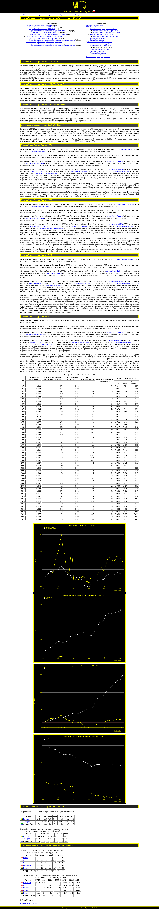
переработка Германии (120, 171)
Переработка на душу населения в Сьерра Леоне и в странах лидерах (52, 45)
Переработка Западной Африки (85, 15)
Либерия (26, 822)
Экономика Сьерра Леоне (94, 25)
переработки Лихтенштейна (42, 206)
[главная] (79, 9)
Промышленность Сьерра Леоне (100, 45)
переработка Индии (48, 344)
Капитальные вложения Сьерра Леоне (105, 36)
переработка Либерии (35, 163)
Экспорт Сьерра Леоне (97, 38)
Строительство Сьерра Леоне (99, 49)
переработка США (115, 169)
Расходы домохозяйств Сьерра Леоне (105, 31)
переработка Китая (114, 340)
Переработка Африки (67, 15)
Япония (26, 863)
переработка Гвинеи (115, 161)
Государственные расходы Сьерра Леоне (106, 32)
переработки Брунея (125, 149)
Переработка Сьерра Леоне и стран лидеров (43, 44)
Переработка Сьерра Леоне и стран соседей (43, 38)
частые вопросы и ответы (28, 903)
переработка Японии (78, 171)
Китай (25, 858)
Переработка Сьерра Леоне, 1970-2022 (39, 25)
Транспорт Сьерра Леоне (98, 53)
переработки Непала (39, 151)
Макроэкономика (29, 15)
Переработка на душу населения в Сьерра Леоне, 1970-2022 (49, 31)
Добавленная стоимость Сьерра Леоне (99, 42)
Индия (25, 868)
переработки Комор (125, 259)
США (25, 860)
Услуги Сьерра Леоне (97, 55)
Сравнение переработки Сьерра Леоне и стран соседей (44, 36)
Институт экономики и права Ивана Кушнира (76, 908)
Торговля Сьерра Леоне (97, 51)
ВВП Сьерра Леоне (92, 27)
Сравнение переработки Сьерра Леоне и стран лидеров (44, 42)
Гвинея (26, 819)
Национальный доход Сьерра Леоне (98, 57)
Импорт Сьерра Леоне (97, 40)
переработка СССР (37, 171)
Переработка (40, 15)
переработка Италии (53, 285)
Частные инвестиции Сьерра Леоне (101, 34)
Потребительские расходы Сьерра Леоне (103, 29)
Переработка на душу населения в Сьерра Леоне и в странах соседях (52, 40)
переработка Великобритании (46, 173)
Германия (27, 865)
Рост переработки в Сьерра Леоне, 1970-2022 (44, 32)
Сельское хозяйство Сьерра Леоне (101, 44)
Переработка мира (52, 15)
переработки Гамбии (125, 204)
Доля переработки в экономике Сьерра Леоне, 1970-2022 (48, 34)
